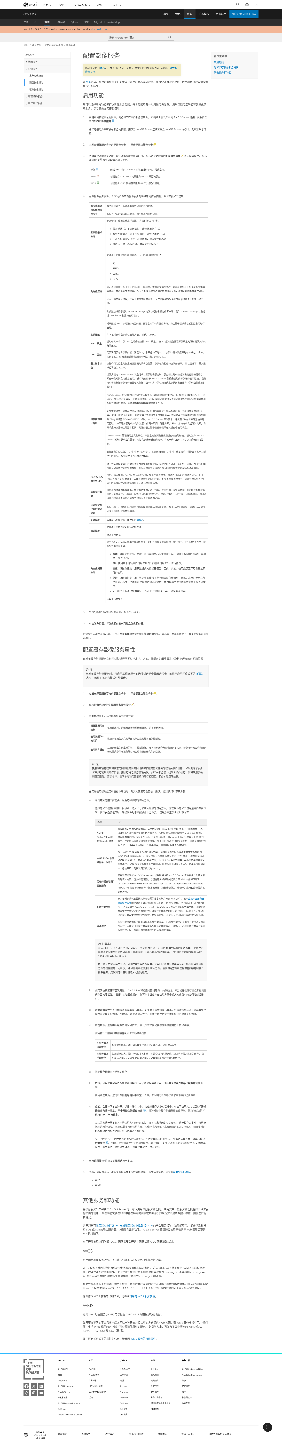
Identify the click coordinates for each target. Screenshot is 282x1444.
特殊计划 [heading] (186, 1360)
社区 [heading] (91, 1360)
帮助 (47, 22)
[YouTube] (41, 1393)
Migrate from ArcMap (107, 22)
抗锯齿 (199, 673)
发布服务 (30, 55)
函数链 (139, 520)
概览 (166, 14)
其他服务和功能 (181, 1172)
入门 (36, 22)
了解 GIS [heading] (123, 1360)
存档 (102, 67)
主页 (26, 22)
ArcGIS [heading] (61, 1360)
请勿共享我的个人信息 (220, 1434)
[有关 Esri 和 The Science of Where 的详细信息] (34, 1370)
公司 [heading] (153, 1360)
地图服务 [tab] (33, 61)
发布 (88, 82)
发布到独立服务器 (54, 45)
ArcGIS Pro (30, 13)
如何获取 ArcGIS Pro (244, 14)
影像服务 (70, 45)
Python (74, 22)
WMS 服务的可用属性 (143, 1338)
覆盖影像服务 (36, 89)
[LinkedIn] (41, 1386)
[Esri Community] (26, 1393)
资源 (189, 14)
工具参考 (60, 22)
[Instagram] (34, 1393)
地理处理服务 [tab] (35, 103)
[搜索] (237, 4)
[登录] (256, 4)
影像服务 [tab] (33, 68)
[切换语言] (246, 4)
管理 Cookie (187, 1434)
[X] (34, 1386)
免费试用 (221, 14)
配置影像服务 (36, 82)
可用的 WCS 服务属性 (142, 1296)
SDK (86, 22)
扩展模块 (204, 14)
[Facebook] (26, 1386)
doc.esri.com (99, 29)
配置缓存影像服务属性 (226, 67)
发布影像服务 (36, 75)
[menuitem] (71, 1369)
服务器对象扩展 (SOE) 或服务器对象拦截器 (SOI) (124, 1225)
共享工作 (36, 45)
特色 (177, 14)
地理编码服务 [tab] (35, 96)
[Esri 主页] (30, 4)
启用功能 (219, 62)
